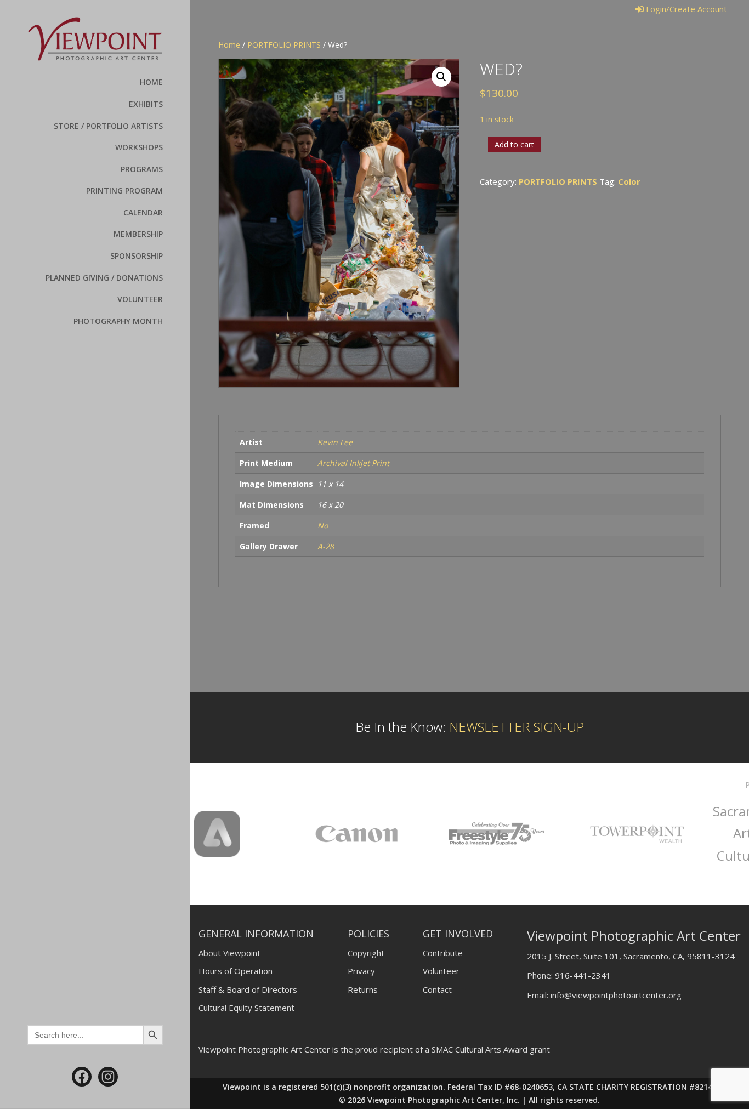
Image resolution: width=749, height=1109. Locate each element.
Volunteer (441, 970)
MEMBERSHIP (138, 234)
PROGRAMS (142, 169)
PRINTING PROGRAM (124, 190)
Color (629, 181)
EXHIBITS (146, 104)
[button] (441, 77)
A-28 (325, 546)
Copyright (366, 952)
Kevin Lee (335, 442)
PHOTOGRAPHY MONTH (118, 321)
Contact (437, 989)
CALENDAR (143, 212)
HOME (151, 82)
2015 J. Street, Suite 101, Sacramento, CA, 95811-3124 (631, 956)
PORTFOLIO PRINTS (284, 44)
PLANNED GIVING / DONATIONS (104, 277)
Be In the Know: (469, 727)
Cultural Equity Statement (246, 1007)
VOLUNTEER (140, 299)
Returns (363, 989)
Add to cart (514, 144)
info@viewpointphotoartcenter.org (616, 994)
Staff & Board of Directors (247, 989)
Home (229, 44)
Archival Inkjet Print (353, 463)
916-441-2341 (583, 975)
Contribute (443, 952)
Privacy (361, 970)
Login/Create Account (685, 8)
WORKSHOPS (139, 147)
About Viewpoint (229, 952)
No (322, 525)
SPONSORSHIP (136, 256)
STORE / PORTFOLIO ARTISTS (108, 126)
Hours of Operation (235, 970)
